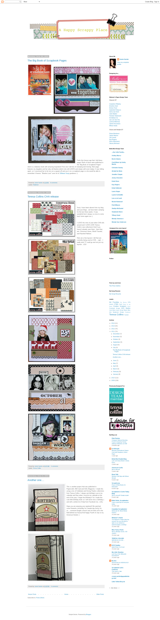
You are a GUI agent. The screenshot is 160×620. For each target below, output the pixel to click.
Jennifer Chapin (117, 174)
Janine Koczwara (114, 124)
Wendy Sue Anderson (119, 222)
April (114, 366)
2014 (113, 323)
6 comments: (54, 586)
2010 (113, 378)
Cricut (128, 306)
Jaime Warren (113, 135)
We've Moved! (116, 469)
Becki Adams (116, 159)
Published (35, 184)
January (116, 374)
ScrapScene (116, 483)
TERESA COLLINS (118, 538)
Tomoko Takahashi (115, 116)
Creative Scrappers (119, 306)
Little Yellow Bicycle (118, 581)
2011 (113, 331)
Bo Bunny (123, 302)
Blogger (88, 614)
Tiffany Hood (116, 215)
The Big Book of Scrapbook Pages (47, 60)
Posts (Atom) (40, 598)
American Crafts (117, 468)
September (116, 342)
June (115, 360)
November (116, 336)
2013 (113, 326)
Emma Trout (113, 108)
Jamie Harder (124, 59)
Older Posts (100, 594)
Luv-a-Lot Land (117, 198)
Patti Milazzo (116, 205)
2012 (113, 329)
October (115, 339)
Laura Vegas (116, 191)
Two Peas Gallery (114, 286)
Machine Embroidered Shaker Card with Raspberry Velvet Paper (120, 452)
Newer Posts (32, 594)
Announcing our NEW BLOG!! (120, 562)
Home (66, 594)
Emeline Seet (113, 106)
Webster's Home (117, 518)
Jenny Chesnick (117, 178)
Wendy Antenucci (117, 218)
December (116, 334)
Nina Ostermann (114, 141)
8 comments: (54, 182)
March (115, 369)
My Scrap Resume (115, 294)
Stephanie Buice (117, 212)
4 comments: (54, 466)
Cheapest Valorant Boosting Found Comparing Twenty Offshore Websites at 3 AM (119, 441)
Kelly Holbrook (117, 188)
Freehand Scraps (114, 308)
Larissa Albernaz (114, 122)
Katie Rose (115, 181)
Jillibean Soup (64, 173)
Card (120, 304)
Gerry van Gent (114, 112)
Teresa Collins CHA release (43, 196)
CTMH (116, 304)
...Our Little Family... (118, 152)
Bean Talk (115, 474)
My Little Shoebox (118, 552)
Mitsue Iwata (113, 126)
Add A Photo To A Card (118, 547)
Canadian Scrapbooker (119, 509)
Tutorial (126, 315)
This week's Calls (117, 571)
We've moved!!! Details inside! (120, 495)
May (114, 363)
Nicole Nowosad (117, 201)
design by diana (117, 171)
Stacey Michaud (114, 143)
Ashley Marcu (116, 155)
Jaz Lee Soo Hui (114, 120)
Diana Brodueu (114, 133)
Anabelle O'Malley (115, 104)
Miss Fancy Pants (118, 530)
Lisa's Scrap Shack (121, 310)
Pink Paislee (116, 438)
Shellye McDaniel (117, 208)
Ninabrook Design (118, 312)
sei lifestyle (115, 449)
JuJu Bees (112, 310)
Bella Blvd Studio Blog (119, 459)
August (115, 345)
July (114, 347)
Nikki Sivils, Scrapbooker (120, 500)
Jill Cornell (112, 137)
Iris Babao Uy (113, 118)
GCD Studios (125, 308)
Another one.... (36, 480)
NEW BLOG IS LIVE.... (118, 540)
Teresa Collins (37, 468)
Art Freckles (114, 302)
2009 (113, 380)
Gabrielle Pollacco (115, 110)
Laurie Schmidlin (117, 195)
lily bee (114, 561)
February (116, 371)
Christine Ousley (117, 167)
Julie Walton (113, 114)
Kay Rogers (113, 139)
